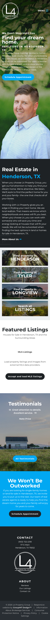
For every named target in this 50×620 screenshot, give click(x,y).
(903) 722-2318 (25, 542)
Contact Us (25, 591)
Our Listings (25, 588)
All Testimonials (25, 458)
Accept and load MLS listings (25, 376)
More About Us (10, 239)
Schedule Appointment (18, 77)
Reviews (25, 585)
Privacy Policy (30, 613)
